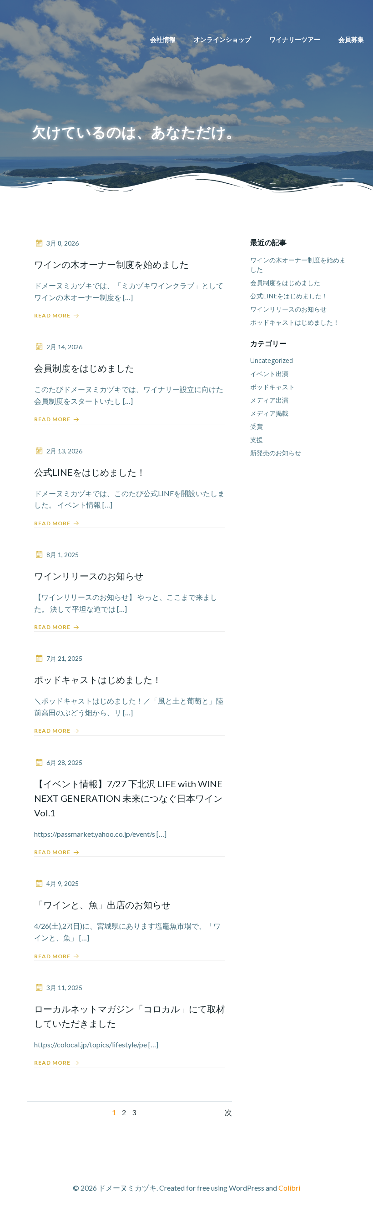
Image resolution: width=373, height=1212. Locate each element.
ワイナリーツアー (294, 39)
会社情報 (163, 39)
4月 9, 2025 (62, 883)
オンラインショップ (222, 39)
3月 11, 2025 (64, 987)
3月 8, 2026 (62, 243)
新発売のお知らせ (275, 452)
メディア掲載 (269, 413)
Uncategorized (271, 360)
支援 (256, 439)
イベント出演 (269, 373)
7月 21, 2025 (64, 658)
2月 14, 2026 (64, 347)
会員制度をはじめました (285, 282)
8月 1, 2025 (62, 554)
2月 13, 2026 (64, 451)
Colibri (289, 1187)
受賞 (256, 426)
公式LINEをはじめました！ (289, 296)
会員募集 (351, 39)
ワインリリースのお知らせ (288, 309)
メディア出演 (269, 400)
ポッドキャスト (272, 386)
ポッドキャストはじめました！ (294, 322)
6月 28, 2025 (64, 762)
